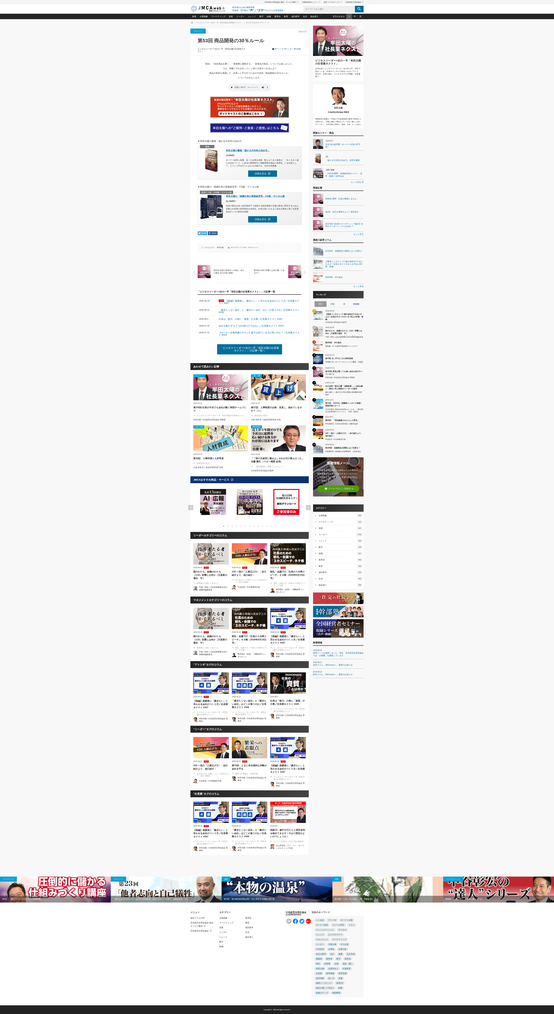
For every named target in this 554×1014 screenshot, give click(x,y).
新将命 (348, 959)
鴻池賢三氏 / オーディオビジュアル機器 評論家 (344, 362)
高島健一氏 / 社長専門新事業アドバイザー (341, 346)
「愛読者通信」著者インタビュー (268, 466)
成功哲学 (295, 16)
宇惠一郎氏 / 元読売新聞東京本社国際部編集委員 (344, 337)
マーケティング (218, 16)
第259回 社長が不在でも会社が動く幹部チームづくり (219, 409)
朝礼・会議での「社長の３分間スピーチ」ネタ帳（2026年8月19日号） (287, 574)
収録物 (356, 304)
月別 (332, 304)
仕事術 (331, 949)
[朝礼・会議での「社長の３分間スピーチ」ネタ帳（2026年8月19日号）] (288, 554)
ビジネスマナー (335, 935)
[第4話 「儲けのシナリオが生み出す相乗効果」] (55, 890)
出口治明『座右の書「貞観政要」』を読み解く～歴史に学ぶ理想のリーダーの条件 (344, 387)
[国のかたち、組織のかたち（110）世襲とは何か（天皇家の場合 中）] (211, 554)
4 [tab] (236, 526)
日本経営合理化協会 (354, 2)
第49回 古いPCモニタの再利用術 (339, 358)
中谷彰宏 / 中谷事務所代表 (249, 587)
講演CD (339, 983)
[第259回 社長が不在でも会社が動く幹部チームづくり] (220, 387)
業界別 (277, 16)
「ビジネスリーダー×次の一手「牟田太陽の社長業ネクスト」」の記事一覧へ (249, 349)
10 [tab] (262, 526)
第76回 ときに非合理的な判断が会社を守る (249, 767)
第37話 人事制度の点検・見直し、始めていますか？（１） (276, 409)
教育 (286, 16)
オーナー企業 (346, 920)
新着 (194, 16)
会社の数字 (321, 954)
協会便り (314, 16)
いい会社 (320, 920)
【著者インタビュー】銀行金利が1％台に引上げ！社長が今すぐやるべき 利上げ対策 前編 (344, 316)
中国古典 (332, 944)
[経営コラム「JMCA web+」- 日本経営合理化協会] (210, 8)
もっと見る (357, 182)
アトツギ (280, 49)
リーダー (240, 16)
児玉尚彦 (351, 954)
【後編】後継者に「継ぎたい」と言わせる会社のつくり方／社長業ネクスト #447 (287, 639)
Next (308, 507)
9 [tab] (258, 526)
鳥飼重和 (336, 993)
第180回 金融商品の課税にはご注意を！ (342, 448)
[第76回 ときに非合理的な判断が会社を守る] (249, 747)
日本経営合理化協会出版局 (262, 471)
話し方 (331, 978)
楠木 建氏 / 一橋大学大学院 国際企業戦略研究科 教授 (343, 393)
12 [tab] (271, 526)
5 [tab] (240, 526)
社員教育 (346, 969)
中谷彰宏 (320, 949)
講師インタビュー (324, 983)
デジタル (342, 930)
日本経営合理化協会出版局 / (336, 322)
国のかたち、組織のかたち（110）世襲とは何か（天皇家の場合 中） (210, 574)
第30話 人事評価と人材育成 (208, 458)
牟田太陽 (220, 247)
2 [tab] (228, 526)
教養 (336, 879)
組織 (269, 16)
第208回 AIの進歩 (333, 342)
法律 (336, 964)
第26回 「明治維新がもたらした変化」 (342, 420)
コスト (352, 925)
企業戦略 (204, 16)
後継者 (319, 959)
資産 (231, 16)
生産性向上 (333, 969)
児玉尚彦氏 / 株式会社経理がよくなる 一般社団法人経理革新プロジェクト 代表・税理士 (344, 410)
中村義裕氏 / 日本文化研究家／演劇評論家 (341, 424)
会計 (332, 954)
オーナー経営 (322, 925)
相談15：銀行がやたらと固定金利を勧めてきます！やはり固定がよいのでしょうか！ (287, 833)
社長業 (298, 49)
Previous (190, 507)
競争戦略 (330, 973)
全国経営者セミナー (311, 2)
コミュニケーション (453, 879)
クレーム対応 (338, 925)
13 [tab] (275, 526)
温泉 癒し (348, 964)
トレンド (252, 16)
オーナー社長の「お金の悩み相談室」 (289, 841)
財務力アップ (322, 993)
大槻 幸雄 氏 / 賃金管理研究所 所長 (266, 420)
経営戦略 (320, 978)
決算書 (327, 964)
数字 (261, 16)
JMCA (275, 1010)
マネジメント (198, 31)
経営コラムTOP (197, 918)
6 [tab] (245, 526)
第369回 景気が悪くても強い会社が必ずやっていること (344, 372)
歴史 (318, 964)
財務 (340, 988)
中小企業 (344, 944)
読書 (340, 978)
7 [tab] (249, 526)
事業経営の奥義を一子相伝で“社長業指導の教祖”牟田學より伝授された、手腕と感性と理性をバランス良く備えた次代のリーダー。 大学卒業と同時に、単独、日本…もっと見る (338, 121)
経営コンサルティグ (333, 2)
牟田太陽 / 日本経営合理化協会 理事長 (209, 420)
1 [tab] (223, 526)
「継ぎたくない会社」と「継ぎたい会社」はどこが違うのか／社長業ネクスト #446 (249, 704)
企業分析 (342, 949)
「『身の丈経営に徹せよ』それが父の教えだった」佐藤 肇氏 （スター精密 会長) (277, 460)
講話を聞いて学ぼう (325, 988)
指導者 (329, 959)
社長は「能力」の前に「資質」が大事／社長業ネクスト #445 (287, 702)
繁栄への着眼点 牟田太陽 (246, 774)
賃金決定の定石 (260, 415)
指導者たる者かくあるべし (208, 583)
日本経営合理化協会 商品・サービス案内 (281, 2)
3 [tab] (232, 526)
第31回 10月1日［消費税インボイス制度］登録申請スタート (343, 404)
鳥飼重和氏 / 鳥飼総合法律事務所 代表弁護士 (343, 451)
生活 (305, 16)
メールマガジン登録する (339, 488)
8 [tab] (253, 526)
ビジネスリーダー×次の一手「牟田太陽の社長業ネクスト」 (222, 415)
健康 (226, 879)
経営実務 (342, 973)
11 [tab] (266, 526)
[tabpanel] (213, 504)
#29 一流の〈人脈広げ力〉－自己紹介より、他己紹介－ (249, 573)
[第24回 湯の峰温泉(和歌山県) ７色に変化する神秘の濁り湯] (277, 890)
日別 (320, 304)
